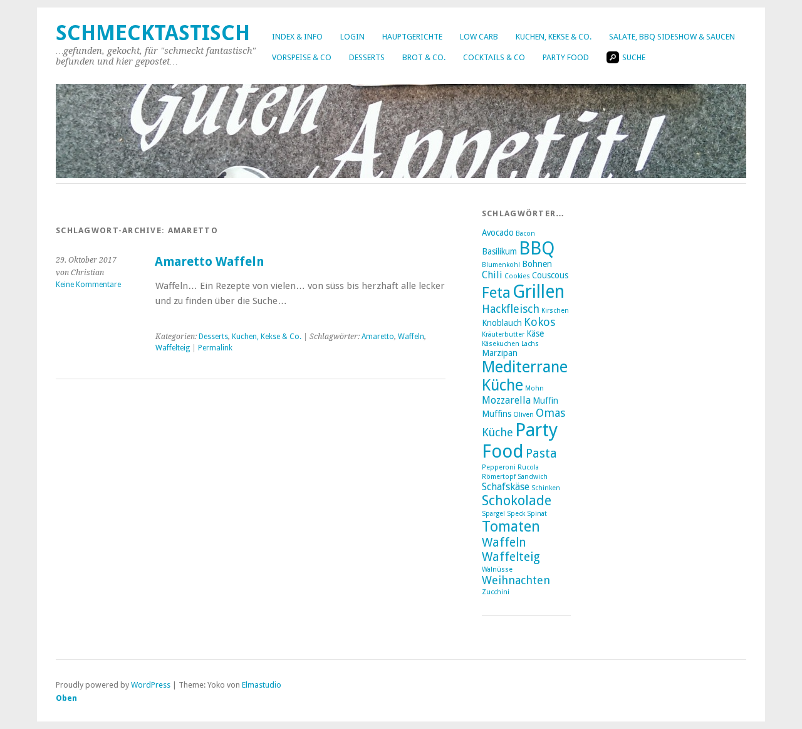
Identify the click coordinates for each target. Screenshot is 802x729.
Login (352, 36)
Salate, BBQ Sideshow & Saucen (672, 36)
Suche (633, 57)
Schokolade (516, 500)
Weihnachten (516, 580)
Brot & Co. (423, 57)
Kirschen (555, 311)
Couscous (550, 275)
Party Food (566, 57)
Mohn (534, 388)
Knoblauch (502, 323)
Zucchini (495, 592)
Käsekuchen (500, 344)
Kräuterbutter (503, 334)
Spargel (493, 514)
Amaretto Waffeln (209, 261)
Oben (66, 698)
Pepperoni (499, 467)
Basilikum (499, 251)
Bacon (525, 233)
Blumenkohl (501, 265)
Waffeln (411, 336)
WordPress (150, 685)
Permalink (215, 348)
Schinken (545, 488)
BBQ (537, 248)
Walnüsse (497, 569)
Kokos (539, 321)
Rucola (528, 467)
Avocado (498, 233)
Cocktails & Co (494, 57)
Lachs (530, 344)
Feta (496, 293)
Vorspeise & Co (301, 57)
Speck (516, 514)
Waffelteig (172, 348)
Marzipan (500, 353)
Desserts (367, 57)
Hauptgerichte (412, 36)
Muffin (545, 401)
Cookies (517, 276)
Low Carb (479, 36)
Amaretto (378, 336)
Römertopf (499, 477)
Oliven (523, 415)
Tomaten (511, 526)
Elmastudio (261, 685)
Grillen (539, 291)
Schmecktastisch (153, 33)
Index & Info (297, 36)
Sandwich (533, 477)
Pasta (541, 453)
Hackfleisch (510, 308)
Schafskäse (505, 487)
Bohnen (537, 264)
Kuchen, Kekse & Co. (553, 36)
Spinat (537, 514)
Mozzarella (506, 400)
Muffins (496, 414)
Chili (492, 275)
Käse (535, 333)
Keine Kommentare (88, 284)
